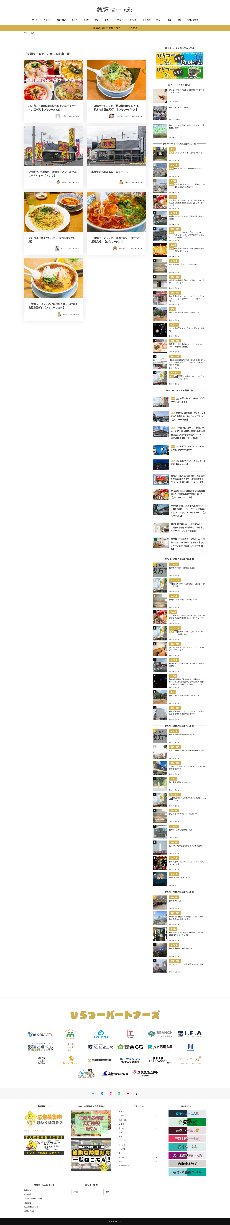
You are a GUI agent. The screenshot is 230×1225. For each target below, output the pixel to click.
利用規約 (27, 1194)
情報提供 (27, 1190)
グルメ (74, 19)
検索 (107, 1191)
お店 (97, 19)
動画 (106, 19)
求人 (158, 19)
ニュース (47, 19)
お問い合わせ (192, 19)
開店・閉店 (61, 19)
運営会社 (27, 1202)
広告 (179, 19)
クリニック (119, 19)
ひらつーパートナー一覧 (33, 1130)
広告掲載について (31, 1206)
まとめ (86, 19)
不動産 (168, 19)
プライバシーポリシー (33, 1198)
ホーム (34, 19)
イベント (133, 19)
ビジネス (146, 19)
